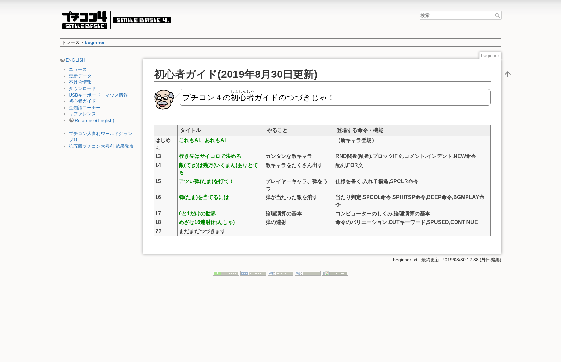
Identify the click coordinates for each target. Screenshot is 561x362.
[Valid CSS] (308, 273)
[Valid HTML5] (280, 273)
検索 (498, 15)
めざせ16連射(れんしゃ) (207, 222)
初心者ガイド (82, 101)
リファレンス (82, 113)
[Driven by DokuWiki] (335, 273)
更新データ (80, 75)
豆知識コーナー (85, 107)
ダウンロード (82, 88)
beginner (95, 42)
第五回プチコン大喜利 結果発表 (101, 146)
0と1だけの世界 (197, 213)
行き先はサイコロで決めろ (210, 156)
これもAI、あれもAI (202, 140)
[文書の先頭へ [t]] (507, 74)
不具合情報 (80, 82)
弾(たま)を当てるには (204, 197)
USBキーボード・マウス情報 (98, 95)
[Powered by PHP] (253, 273)
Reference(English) (94, 120)
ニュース (78, 69)
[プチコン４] (116, 20)
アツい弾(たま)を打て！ (206, 181)
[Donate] (226, 273)
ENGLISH (75, 60)
